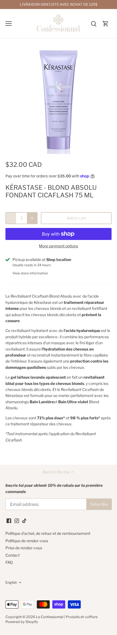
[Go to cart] (105, 23)
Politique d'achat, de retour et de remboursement (47, 533)
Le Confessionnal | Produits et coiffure (66, 617)
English (11, 582)
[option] (58, 101)
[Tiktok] (24, 520)
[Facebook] (9, 520)
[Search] (94, 23)
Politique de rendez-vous (26, 540)
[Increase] (32, 218)
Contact (12, 555)
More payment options (58, 246)
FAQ (9, 562)
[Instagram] (16, 520)
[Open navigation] (8, 23)
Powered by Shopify (21, 622)
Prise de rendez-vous (23, 547)
